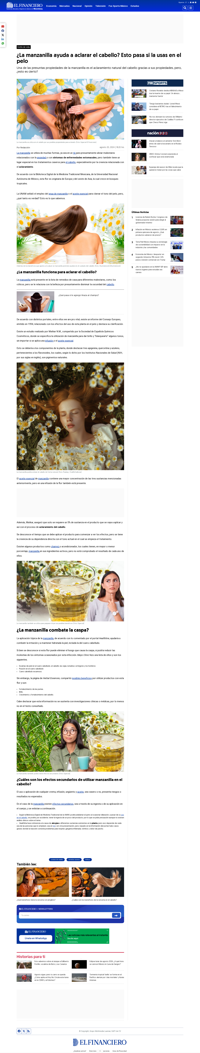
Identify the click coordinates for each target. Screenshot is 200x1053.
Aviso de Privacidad (119, 1051)
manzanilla (25, 279)
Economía (51, 6)
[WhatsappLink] (63, 936)
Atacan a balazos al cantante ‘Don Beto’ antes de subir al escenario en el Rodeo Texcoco (165, 144)
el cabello (71, 162)
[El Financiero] (25, 6)
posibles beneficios (82, 678)
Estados (135, 6)
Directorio (92, 1051)
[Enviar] (116, 915)
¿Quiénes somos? (79, 1051)
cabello (110, 284)
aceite (80, 791)
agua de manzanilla (58, 193)
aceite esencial (80, 193)
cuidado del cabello (57, 859)
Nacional (77, 6)
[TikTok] (196, 2)
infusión (49, 340)
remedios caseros (74, 859)
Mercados (64, 6)
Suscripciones (104, 1051)
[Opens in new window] (139, 93)
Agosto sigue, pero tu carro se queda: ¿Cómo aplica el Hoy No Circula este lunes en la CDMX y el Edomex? (51, 977)
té (74, 153)
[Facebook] (186, 2)
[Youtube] (193, 2)
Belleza (87, 859)
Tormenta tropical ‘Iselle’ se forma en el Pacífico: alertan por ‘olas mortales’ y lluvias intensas (107, 977)
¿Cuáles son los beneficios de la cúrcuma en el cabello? (94, 900)
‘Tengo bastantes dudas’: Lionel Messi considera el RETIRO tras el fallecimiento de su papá (165, 106)
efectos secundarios (62, 803)
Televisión (100, 6)
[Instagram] (191, 2)
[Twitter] (189, 2)
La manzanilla (23, 153)
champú (55, 546)
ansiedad (42, 157)
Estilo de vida (24, 47)
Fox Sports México (118, 6)
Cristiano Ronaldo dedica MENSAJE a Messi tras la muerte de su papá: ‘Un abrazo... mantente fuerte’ (166, 93)
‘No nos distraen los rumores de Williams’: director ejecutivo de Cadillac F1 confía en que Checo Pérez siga (166, 119)
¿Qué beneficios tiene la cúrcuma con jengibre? (36, 900)
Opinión (88, 6)
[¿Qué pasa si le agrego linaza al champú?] (35, 301)
